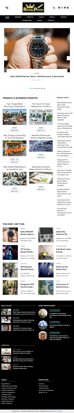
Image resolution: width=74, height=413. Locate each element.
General (37, 73)
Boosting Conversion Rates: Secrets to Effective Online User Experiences (41, 168)
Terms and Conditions (46, 390)
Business (18, 17)
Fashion (63, 17)
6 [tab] (44, 88)
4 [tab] (39, 88)
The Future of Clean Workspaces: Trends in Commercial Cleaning (41, 105)
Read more (14, 130)
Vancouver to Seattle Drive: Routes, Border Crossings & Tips (64, 172)
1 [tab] (30, 88)
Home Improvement (61, 246)
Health (41, 17)
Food (17, 159)
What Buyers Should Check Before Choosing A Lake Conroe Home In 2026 (28, 268)
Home (7, 17)
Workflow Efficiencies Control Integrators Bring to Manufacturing (41, 136)
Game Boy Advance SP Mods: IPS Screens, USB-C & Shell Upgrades (63, 233)
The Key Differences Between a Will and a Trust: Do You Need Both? (23, 360)
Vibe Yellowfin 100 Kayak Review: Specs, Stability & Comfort (64, 202)
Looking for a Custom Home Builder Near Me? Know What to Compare (23, 329)
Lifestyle (30, 17)
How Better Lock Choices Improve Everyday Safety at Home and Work (59, 337)
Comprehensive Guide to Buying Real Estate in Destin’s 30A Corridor (23, 321)
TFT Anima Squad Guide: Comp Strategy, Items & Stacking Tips (64, 126)
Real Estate (24, 263)
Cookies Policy (44, 388)
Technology (26, 20)
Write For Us (43, 392)
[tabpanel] (37, 57)
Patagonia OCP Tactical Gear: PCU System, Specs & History (27, 285)
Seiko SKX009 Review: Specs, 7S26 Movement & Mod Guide (37, 76)
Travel (39, 20)
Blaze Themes (57, 411)
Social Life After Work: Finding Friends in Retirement (23, 367)
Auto (14, 349)
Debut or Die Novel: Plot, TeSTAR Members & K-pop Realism (64, 153)
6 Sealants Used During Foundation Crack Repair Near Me (64, 134)
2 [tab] (34, 88)
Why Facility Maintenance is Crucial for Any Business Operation (14, 168)
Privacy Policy (43, 386)
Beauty (52, 17)
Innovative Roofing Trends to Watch (60, 326)
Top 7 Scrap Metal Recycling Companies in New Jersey (14, 105)
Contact (51, 20)
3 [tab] (36, 88)
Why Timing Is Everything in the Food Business (14, 136)
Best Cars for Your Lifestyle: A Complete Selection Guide (23, 352)
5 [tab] (42, 88)
